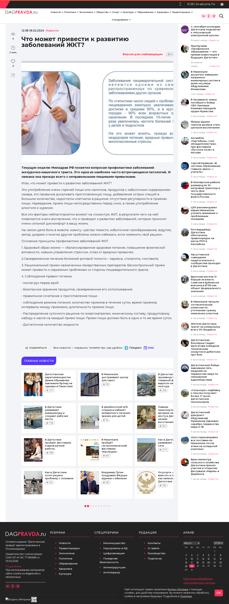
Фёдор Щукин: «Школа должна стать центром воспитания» (205, 124)
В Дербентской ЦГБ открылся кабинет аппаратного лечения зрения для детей (116, 411)
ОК (219, 592)
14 (215, 558)
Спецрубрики (120, 19)
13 (209, 558)
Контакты (154, 543)
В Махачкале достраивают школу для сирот (115, 377)
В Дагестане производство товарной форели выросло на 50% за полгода (126, 4)
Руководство (156, 553)
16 (186, 562)
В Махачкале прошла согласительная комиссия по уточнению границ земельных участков (205, 307)
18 (198, 562)
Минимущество (114, 543)
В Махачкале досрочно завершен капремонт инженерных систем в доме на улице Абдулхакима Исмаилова (205, 80)
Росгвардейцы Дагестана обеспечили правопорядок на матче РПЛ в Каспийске (202, 237)
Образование (145, 12)
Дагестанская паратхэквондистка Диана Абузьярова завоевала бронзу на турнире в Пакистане (59, 380)
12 (203, 558)
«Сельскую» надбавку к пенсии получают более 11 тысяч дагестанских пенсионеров (205, 396)
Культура (128, 12)
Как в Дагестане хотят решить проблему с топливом (59, 475)
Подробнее (13, 566)
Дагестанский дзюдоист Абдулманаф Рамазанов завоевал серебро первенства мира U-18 (205, 419)
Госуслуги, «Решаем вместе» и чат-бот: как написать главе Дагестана (171, 477)
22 (220, 562)
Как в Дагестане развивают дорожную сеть (172, 442)
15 (220, 558)
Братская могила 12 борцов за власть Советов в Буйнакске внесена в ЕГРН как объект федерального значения (206, 284)
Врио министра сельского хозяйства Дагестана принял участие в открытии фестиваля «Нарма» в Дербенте (205, 467)
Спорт (115, 12)
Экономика (86, 12)
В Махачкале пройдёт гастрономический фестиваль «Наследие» (114, 445)
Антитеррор (111, 572)
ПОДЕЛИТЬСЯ (38, 347)
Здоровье (163, 12)
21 (215, 562)
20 (208, 562)
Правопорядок (181, 12)
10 (192, 558)
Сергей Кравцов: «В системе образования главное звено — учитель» (205, 167)
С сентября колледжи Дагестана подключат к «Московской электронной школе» (206, 31)
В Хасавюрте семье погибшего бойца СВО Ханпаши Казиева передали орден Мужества (204, 105)
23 (186, 566)
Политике (186, 596)
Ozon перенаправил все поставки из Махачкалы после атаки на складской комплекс (204, 443)
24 (192, 566)
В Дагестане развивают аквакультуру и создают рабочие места (56, 413)
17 (192, 562)
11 (197, 558)
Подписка (155, 558)
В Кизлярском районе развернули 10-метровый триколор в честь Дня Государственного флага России (205, 189)
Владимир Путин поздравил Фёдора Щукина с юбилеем (114, 475)
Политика (70, 12)
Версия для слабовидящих (143, 54)
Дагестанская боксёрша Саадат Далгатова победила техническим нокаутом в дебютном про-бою (205, 347)
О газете (153, 548)
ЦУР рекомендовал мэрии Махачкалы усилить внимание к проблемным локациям (204, 213)
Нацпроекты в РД (115, 548)
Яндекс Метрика (177, 589)
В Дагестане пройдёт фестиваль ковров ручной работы (58, 444)
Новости (56, 12)
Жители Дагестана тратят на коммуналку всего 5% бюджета (205, 326)
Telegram (135, 347)
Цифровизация (114, 553)
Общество (102, 12)
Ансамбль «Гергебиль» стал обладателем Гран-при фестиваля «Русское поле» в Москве (204, 145)
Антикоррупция (114, 567)
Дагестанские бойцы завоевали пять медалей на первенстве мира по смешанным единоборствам (205, 372)
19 (203, 562)
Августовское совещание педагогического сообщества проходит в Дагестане (206, 260)
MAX (151, 347)
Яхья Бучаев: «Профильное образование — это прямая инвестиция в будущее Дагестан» (205, 52)
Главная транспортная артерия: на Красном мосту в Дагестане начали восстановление (171, 414)
